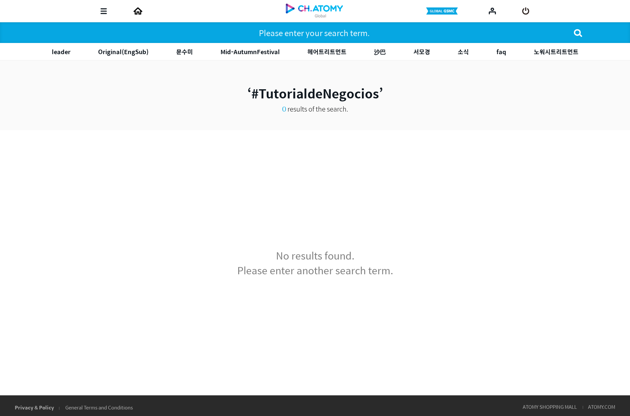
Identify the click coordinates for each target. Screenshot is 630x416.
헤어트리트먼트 (326, 51)
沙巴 (380, 51)
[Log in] (525, 11)
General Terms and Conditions (99, 407)
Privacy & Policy (34, 407)
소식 (463, 51)
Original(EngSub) (123, 51)
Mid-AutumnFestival (250, 51)
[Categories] (104, 11)
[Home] (137, 11)
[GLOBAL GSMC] (442, 11)
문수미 (184, 51)
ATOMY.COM (601, 406)
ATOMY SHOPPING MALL (550, 406)
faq (501, 51)
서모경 (421, 51)
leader (61, 51)
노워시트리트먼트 (556, 51)
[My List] (492, 11)
